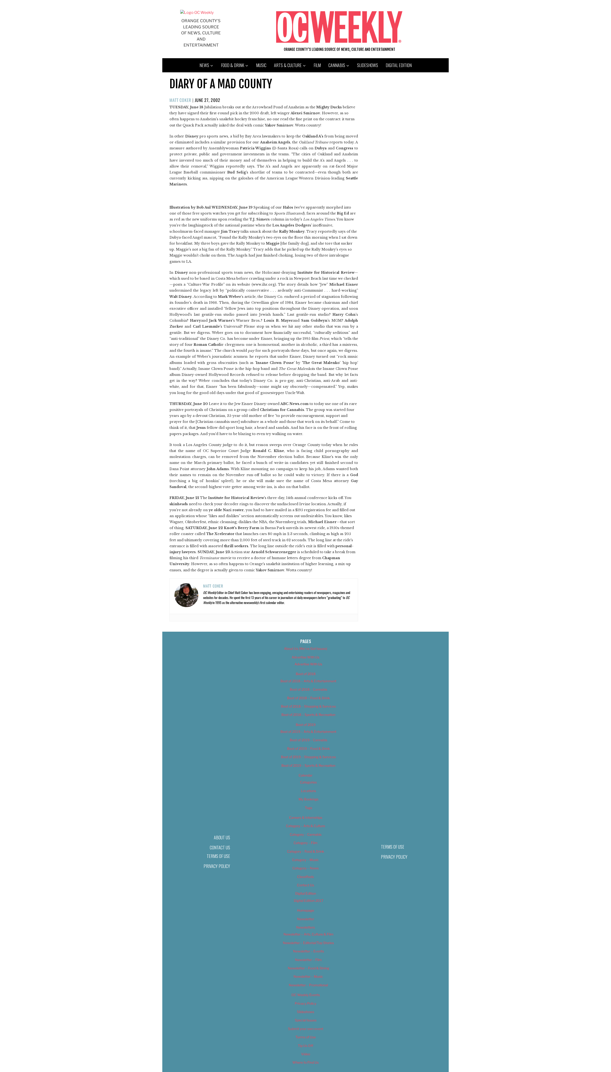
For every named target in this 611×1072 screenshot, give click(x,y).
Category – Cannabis (305, 834)
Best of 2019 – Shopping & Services (308, 757)
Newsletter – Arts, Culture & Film (308, 934)
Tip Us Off (305, 1046)
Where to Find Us (305, 1062)
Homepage (305, 910)
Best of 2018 (306, 674)
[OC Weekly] (197, 12)
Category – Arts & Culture (305, 826)
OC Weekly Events (305, 995)
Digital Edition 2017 (308, 901)
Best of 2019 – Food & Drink (308, 748)
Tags (308, 808)
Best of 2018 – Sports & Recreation (308, 715)
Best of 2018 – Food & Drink (308, 698)
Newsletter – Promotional (308, 985)
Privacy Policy (217, 866)
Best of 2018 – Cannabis (308, 689)
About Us (222, 837)
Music (261, 65)
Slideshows (367, 65)
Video (305, 1054)
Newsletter (305, 919)
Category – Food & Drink (305, 851)
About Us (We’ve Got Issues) (305, 648)
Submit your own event (305, 1029)
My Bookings (308, 799)
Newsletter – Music (308, 976)
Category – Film (305, 843)
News (204, 65)
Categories (308, 782)
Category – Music (305, 860)
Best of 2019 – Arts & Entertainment (308, 732)
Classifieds (305, 877)
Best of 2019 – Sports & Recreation (308, 765)
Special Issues (305, 1020)
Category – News (305, 868)
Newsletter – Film (308, 960)
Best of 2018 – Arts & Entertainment (308, 681)
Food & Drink (232, 65)
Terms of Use (218, 856)
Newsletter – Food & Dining (308, 968)
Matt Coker (180, 100)
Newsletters (305, 927)
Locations (308, 791)
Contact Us (220, 847)
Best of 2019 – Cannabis (308, 740)
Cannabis (336, 65)
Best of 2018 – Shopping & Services (308, 706)
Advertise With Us (305, 657)
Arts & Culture (288, 65)
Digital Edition (399, 65)
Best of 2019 (306, 725)
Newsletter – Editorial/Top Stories (308, 943)
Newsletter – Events (308, 951)
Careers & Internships (305, 817)
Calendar (305, 775)
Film (317, 65)
